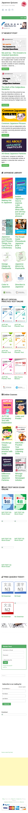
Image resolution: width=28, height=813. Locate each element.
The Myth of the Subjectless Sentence (13, 88)
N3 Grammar (6, 596)
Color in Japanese (6, 285)
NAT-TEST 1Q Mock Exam (6, 565)
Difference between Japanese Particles (6, 477)
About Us (13, 799)
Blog (3, 799)
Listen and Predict (19, 417)
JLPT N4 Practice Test (19, 325)
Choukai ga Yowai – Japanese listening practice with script (7, 448)
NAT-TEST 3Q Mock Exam (6, 539)
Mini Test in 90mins (18, 378)
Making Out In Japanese (7, 201)
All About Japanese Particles (14, 153)
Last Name (5, 698)
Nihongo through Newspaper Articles (20, 476)
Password (5, 655)
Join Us (5, 667)
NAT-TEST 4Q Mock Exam (19, 513)
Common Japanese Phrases (14, 123)
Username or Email (8, 650)
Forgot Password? (7, 665)
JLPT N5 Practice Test (6, 325)
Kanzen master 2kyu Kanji (7, 752)
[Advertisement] (14, 772)
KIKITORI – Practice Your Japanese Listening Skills (19, 448)
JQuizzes (22, 802)
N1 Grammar (19, 616)
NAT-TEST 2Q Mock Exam (19, 539)
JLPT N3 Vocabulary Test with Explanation (7, 419)
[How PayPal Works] (14, 810)
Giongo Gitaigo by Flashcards (6, 266)
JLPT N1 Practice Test (6, 377)
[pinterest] (9, 9)
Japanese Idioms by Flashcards (20, 266)
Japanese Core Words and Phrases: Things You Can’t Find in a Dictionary (7, 242)
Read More (5, 69)
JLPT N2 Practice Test (19, 351)
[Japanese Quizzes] (23, 5)
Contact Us (18, 799)
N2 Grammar (6, 616)
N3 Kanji (17, 596)
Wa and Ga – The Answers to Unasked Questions (14, 54)
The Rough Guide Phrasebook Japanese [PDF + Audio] (20, 242)
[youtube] (6, 9)
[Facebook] (3, 9)
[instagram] (12, 9)
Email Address (6, 688)
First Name (5, 693)
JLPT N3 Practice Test (6, 351)
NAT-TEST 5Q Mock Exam (6, 513)
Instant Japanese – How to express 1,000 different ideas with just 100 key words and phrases (20, 206)
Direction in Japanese (20, 285)
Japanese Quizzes (10, 3)
